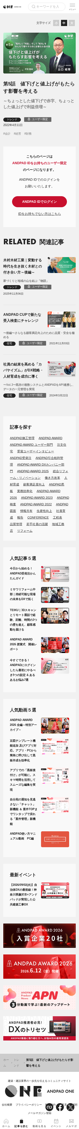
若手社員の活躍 (37, 524)
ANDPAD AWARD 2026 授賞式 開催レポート (23, 644)
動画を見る (40, 1126)
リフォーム (24, 531)
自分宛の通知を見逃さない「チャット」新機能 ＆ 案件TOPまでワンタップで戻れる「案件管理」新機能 (24, 811)
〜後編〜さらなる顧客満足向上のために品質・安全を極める (39, 335)
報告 (20, 517)
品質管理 (16, 524)
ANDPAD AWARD (50, 438)
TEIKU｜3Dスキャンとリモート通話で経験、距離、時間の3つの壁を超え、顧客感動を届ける (23, 619)
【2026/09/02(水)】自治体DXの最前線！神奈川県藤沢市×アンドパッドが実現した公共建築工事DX (23, 894)
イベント (56, 1126)
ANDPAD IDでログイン (39, 201)
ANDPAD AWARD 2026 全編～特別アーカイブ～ (23, 724)
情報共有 (26, 511)
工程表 (57, 517)
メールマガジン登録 (39, 1113)
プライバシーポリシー (29, 1104)
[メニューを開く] (72, 6)
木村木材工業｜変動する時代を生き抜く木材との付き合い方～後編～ (22, 266)
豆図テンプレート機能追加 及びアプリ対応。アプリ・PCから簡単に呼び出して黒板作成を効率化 (23, 750)
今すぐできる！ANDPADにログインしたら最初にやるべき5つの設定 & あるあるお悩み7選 (23, 670)
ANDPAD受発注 (20, 458)
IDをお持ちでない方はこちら (39, 214)
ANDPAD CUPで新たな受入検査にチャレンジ (22, 317)
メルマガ (71, 1126)
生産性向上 (44, 511)
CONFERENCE (38, 517)
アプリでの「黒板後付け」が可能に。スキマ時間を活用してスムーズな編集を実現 (23, 779)
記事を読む (21, 1126)
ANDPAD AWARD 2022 (36, 504)
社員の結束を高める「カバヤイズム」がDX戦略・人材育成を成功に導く (23, 370)
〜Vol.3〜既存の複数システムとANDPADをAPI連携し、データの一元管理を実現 (39, 387)
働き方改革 (52, 478)
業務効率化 (24, 491)
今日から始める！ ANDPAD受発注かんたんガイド (23, 573)
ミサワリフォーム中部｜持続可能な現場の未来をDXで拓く (23, 594)
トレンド (12, 119)
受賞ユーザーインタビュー (35, 451)
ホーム (6, 1062)
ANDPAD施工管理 (22, 438)
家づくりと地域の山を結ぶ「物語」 (26, 280)
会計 (8, 133)
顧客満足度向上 (34, 484)
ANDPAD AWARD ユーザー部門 (31, 444)
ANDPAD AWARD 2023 (37, 497)
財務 (29, 133)
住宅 (9, 343)
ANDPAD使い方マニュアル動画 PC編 (23, 836)
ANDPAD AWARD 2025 (33, 471)
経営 (18, 133)
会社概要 (7, 1104)
